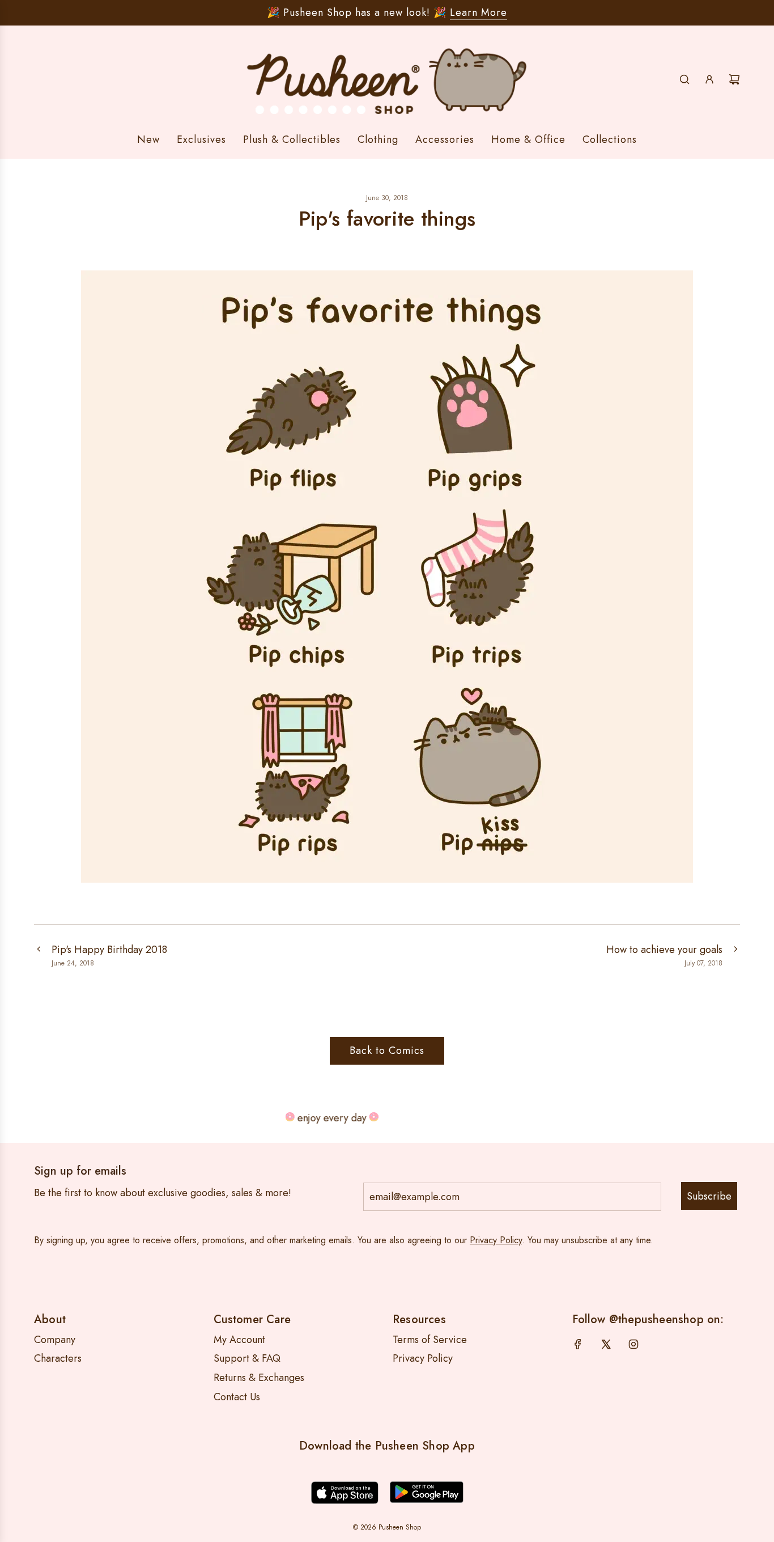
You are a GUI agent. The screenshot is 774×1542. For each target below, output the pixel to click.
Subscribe (709, 1196)
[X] (605, 1344)
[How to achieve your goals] (735, 955)
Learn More (478, 12)
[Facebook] (577, 1344)
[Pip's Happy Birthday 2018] (38, 955)
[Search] (684, 79)
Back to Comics (387, 1050)
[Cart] (734, 79)
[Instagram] (633, 1344)
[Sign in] (709, 79)
